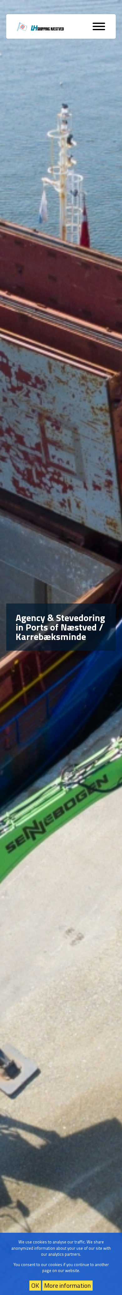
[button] (99, 26)
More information (67, 1285)
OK (35, 1285)
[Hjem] (40, 26)
